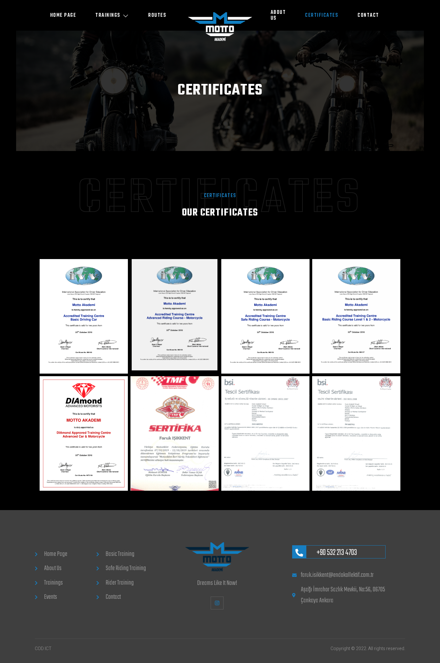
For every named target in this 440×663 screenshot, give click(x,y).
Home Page (63, 15)
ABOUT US (278, 15)
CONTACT (368, 15)
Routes (157, 15)
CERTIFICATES (321, 15)
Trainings (107, 15)
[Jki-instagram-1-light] (217, 603)
